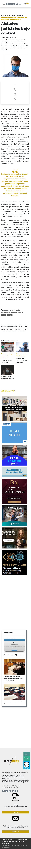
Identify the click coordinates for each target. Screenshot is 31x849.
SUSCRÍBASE (15, 831)
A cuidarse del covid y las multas (7, 377)
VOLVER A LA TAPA (8, 391)
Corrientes (7, 312)
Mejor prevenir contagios (6, 361)
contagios (9, 315)
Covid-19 (20, 312)
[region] (15, 588)
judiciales (14, 312)
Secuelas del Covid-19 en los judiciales (21, 360)
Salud (21, 15)
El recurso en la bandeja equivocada (14, 655)
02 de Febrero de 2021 (9, 37)
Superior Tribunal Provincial (9, 15)
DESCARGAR (15, 812)
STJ (2, 312)
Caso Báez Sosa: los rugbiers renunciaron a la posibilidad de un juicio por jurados (13, 678)
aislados (3, 315)
